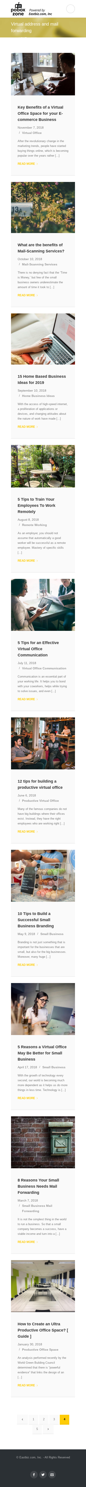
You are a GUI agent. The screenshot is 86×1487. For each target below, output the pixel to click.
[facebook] (34, 1474)
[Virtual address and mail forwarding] (43, 9)
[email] (52, 1474)
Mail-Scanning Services (39, 264)
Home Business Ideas (38, 396)
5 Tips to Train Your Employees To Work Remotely (36, 505)
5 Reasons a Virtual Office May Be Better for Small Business (42, 1053)
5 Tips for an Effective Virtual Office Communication (38, 649)
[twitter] (43, 1474)
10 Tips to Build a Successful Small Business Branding (36, 919)
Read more (28, 164)
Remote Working (34, 525)
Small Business (52, 934)
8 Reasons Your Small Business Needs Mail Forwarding (38, 1186)
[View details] (43, 74)
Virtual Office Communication (44, 668)
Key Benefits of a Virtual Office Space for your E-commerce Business (40, 113)
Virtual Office (32, 133)
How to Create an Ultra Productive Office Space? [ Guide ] (43, 1330)
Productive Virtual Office (40, 800)
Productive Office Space (40, 1349)
